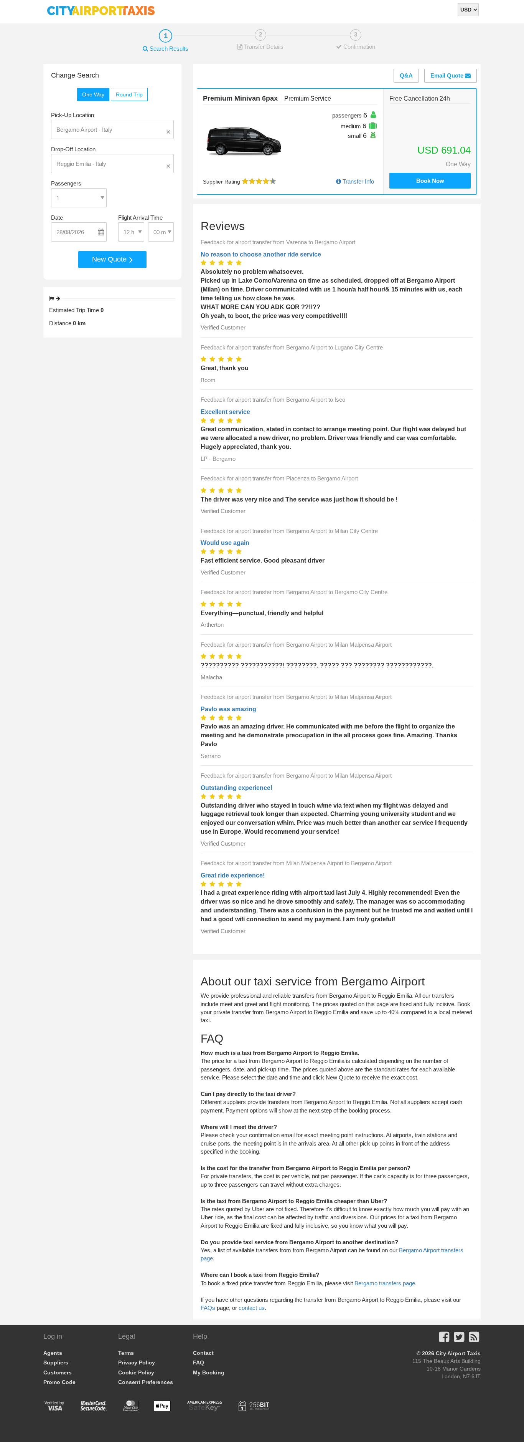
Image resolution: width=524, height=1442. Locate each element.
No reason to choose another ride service (261, 254)
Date (57, 217)
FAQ (198, 1362)
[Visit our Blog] (474, 1339)
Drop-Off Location (73, 149)
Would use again (225, 543)
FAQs (208, 1308)
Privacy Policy (136, 1362)
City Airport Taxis (458, 1353)
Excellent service (225, 412)
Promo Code (59, 1382)
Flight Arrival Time (140, 217)
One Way (93, 94)
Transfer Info (357, 181)
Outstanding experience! (236, 788)
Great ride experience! (233, 875)
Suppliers (55, 1362)
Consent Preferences (145, 1382)
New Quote (110, 259)
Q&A (406, 75)
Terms (126, 1353)
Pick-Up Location (72, 115)
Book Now (430, 180)
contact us (252, 1308)
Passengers (66, 183)
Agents (52, 1353)
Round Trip (129, 94)
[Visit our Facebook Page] (444, 1339)
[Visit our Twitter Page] (459, 1339)
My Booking (208, 1372)
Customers (57, 1372)
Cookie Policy (136, 1372)
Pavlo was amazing (228, 709)
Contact (203, 1353)
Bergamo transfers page (384, 1283)
